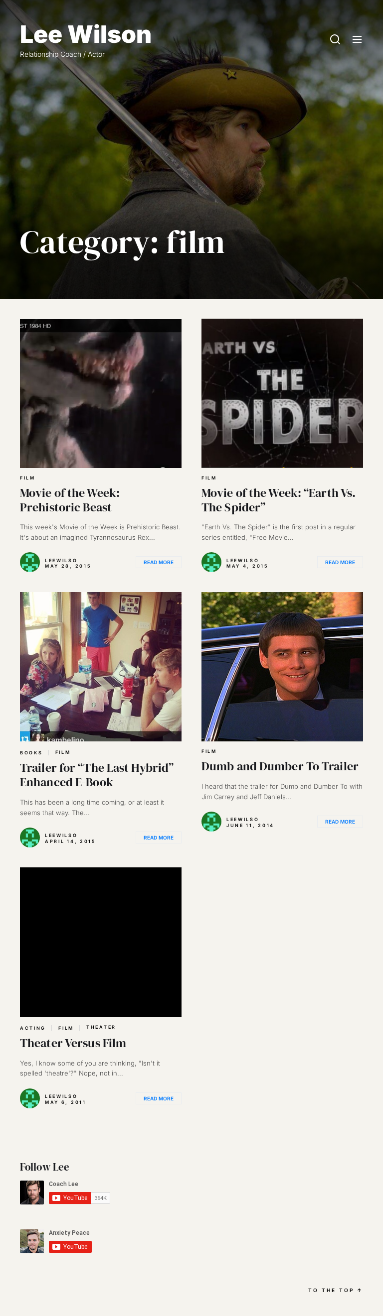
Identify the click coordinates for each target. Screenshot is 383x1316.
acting (33, 1028)
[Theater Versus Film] (101, 942)
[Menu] (357, 39)
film (27, 478)
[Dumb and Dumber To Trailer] (282, 666)
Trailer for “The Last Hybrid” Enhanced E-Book (97, 774)
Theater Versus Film (73, 1043)
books (31, 752)
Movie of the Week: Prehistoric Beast (70, 499)
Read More (159, 562)
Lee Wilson (86, 34)
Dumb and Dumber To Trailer (280, 766)
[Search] (335, 39)
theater (101, 1027)
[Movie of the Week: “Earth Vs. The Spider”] (282, 393)
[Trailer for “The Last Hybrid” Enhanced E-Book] (101, 666)
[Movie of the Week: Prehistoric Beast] (101, 393)
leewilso (61, 560)
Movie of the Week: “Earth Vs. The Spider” (278, 499)
